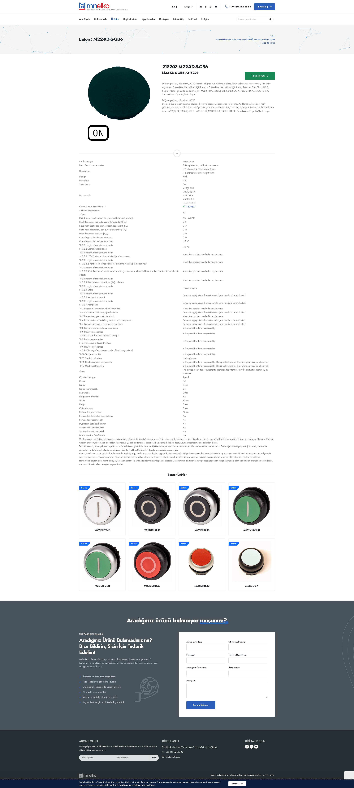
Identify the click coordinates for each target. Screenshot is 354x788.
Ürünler (115, 19)
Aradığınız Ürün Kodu (196, 667)
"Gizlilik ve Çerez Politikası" (130, 785)
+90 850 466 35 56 (240, 6)
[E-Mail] (201, 6)
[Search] (270, 19)
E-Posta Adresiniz (236, 641)
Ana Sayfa (84, 19)
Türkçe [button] (187, 6)
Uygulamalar (148, 19)
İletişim (205, 19)
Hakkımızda (100, 19)
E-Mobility (178, 19)
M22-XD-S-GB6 (268, 43)
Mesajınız (190, 680)
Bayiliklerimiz (130, 19)
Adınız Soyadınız (194, 641)
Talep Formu (258, 75)
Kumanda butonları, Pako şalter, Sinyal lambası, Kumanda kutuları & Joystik (245, 39)
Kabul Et (236, 783)
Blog (174, 6)
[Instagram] (211, 6)
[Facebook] (205, 6)
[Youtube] (216, 6)
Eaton (272, 35)
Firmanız (190, 654)
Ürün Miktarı (234, 667)
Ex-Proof (192, 19)
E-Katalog (263, 6)
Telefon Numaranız (237, 654)
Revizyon (164, 19)
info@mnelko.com (173, 756)
